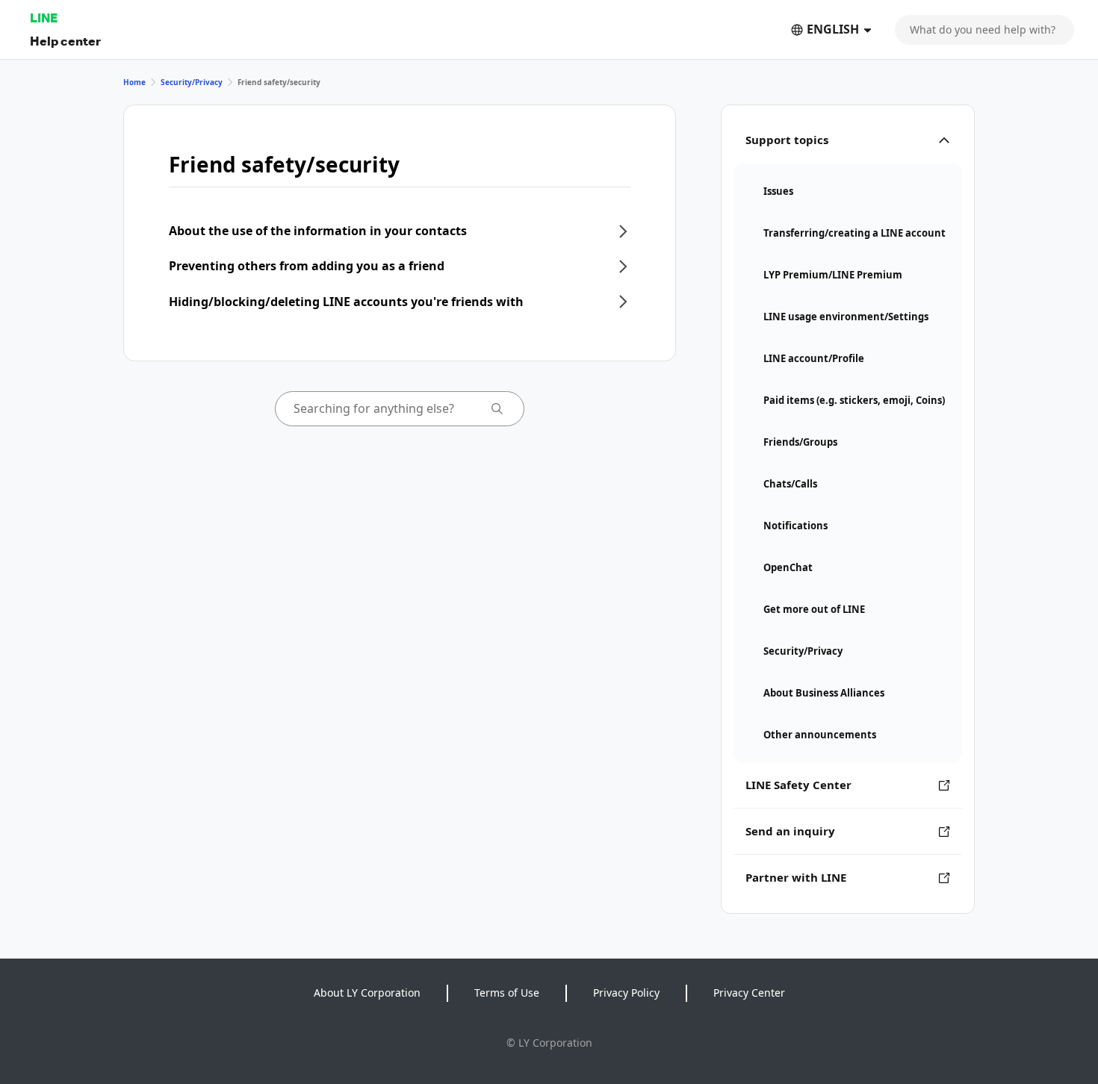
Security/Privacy (192, 82)
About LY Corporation (367, 992)
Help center (65, 41)
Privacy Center (749, 992)
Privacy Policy (626, 992)
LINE (44, 17)
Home (134, 82)
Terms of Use (506, 992)
